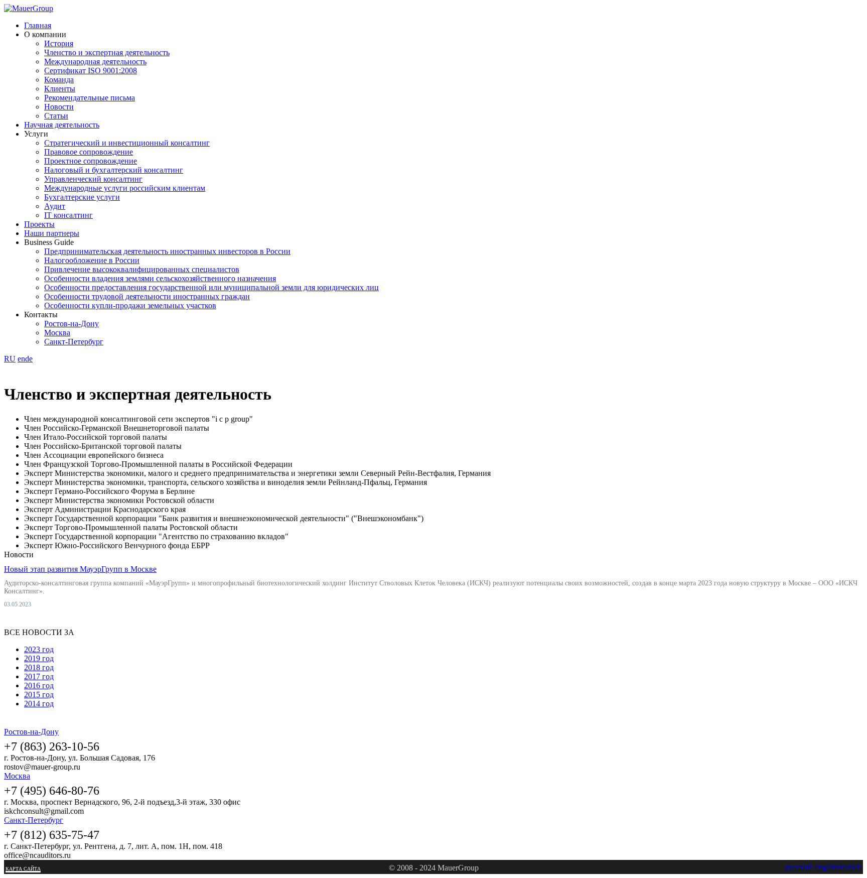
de (29, 358)
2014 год (39, 703)
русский (799, 866)
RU (10, 358)
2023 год (39, 649)
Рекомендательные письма (89, 97)
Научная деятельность (61, 124)
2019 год (39, 658)
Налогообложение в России (91, 260)
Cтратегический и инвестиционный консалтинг (127, 143)
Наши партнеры (51, 233)
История (58, 43)
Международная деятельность (95, 61)
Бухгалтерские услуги (82, 197)
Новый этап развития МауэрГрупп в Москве (80, 569)
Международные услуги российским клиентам (124, 188)
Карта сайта (23, 868)
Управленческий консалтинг (93, 179)
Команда (59, 79)
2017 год (39, 676)
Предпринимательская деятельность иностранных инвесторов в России (167, 251)
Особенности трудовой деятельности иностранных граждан (147, 296)
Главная (37, 25)
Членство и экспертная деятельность (107, 52)
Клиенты (59, 88)
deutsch (849, 866)
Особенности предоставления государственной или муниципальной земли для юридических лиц (211, 287)
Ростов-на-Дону (71, 323)
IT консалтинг (68, 215)
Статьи (56, 115)
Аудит (54, 206)
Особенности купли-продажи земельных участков (130, 305)
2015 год (39, 694)
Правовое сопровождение (88, 152)
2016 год (39, 685)
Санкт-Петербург (73, 341)
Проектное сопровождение (90, 161)
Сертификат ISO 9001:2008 (90, 70)
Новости (59, 106)
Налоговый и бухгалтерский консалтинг (113, 170)
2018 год (39, 667)
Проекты (39, 224)
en (21, 358)
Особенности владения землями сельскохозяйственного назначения (160, 278)
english (826, 866)
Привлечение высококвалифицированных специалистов (141, 269)
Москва (57, 332)
